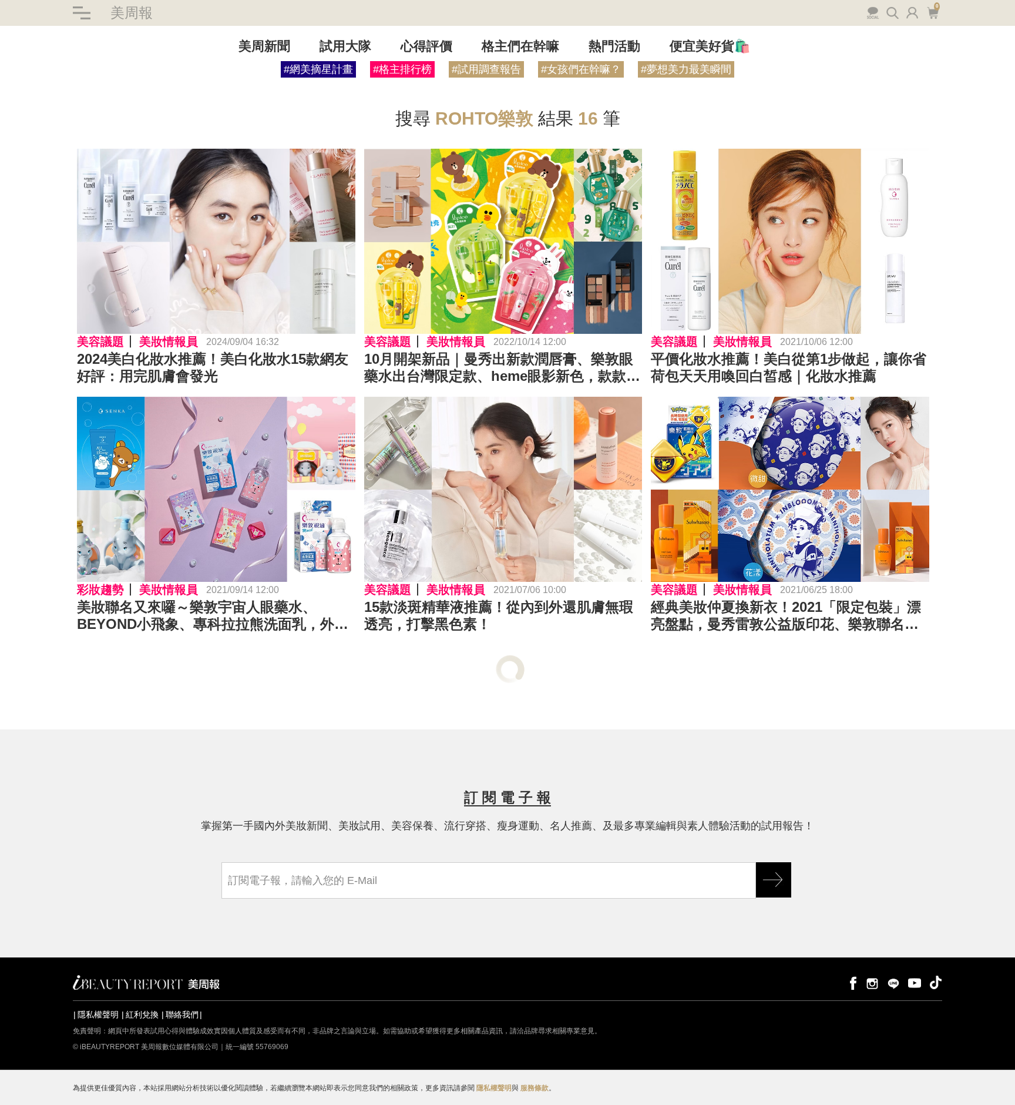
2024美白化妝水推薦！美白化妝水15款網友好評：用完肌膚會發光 (212, 367)
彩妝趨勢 (100, 589)
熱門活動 (614, 46)
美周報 (131, 13)
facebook (851, 982)
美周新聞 (264, 46)
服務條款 (534, 1088)
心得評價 (426, 46)
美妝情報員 (168, 341)
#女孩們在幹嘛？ (581, 69)
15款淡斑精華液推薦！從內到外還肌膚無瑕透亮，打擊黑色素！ (498, 615)
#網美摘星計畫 (318, 69)
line (893, 982)
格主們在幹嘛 (520, 46)
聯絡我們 (182, 1014)
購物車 (931, 12)
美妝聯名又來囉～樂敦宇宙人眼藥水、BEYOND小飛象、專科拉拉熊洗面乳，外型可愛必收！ (212, 616)
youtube (914, 982)
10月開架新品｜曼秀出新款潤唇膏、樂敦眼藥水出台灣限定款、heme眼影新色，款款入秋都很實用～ (502, 368)
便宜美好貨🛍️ (710, 46)
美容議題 (100, 341)
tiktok (935, 982)
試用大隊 (345, 46)
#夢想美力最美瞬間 (686, 69)
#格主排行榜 (402, 69)
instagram (872, 982)
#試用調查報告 (486, 69)
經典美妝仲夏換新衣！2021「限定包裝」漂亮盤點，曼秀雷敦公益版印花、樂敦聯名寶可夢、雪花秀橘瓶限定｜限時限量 (786, 616)
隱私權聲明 (98, 1014)
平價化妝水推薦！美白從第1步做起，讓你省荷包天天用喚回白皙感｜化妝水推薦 (788, 367)
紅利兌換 (142, 1014)
